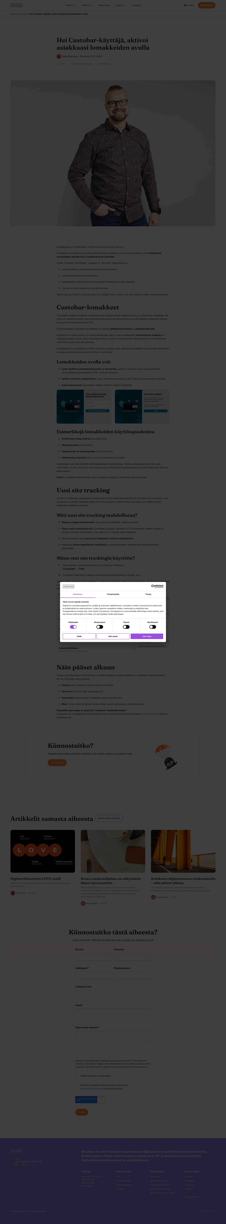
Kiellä (79, 636)
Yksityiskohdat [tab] (113, 594)
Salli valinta (113, 636)
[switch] (97, 627)
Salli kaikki (147, 636)
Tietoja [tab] (148, 594)
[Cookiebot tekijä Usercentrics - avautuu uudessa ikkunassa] (153, 586)
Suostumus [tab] (78, 594)
